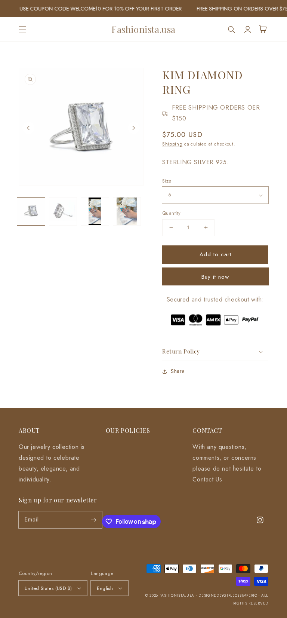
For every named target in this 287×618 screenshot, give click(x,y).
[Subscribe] (94, 519)
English (105, 588)
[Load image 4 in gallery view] (127, 211)
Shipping (172, 144)
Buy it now (215, 277)
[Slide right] (134, 128)
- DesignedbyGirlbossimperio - (228, 595)
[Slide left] (28, 128)
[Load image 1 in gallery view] (31, 211)
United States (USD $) (48, 588)
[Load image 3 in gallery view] (95, 211)
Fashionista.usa (177, 595)
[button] (22, 29)
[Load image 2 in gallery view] (63, 211)
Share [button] (178, 371)
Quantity (171, 213)
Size (167, 180)
